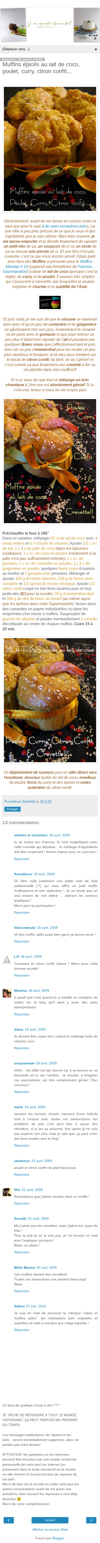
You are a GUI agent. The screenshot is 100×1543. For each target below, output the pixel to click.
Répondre (21, 859)
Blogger (58, 1538)
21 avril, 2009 (32, 1190)
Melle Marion (24, 1267)
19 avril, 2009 (35, 1107)
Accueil (50, 1520)
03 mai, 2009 (47, 1267)
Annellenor (23, 874)
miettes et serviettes (31, 835)
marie (18, 1107)
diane (18, 1029)
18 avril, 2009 (59, 835)
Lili (16, 956)
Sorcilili (20, 1219)
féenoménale (24, 928)
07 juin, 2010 (36, 1306)
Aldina (19, 1306)
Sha (17, 1190)
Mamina (20, 990)
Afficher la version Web (50, 1529)
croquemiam (24, 1063)
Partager (12, 809)
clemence (22, 1161)
